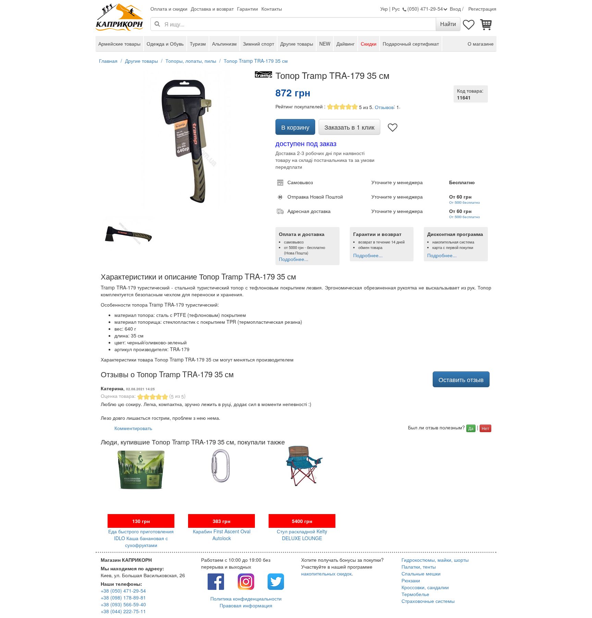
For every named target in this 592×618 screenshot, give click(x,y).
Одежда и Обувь (165, 43)
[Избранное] (469, 24)
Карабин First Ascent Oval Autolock (221, 535)
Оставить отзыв (461, 379)
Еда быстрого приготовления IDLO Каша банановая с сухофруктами (141, 538)
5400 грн (302, 521)
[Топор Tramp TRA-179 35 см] (186, 138)
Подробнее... (293, 258)
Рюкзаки (411, 580)
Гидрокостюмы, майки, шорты (435, 559)
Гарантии (247, 8)
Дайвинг (345, 43)
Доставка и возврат (212, 8)
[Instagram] (246, 581)
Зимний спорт (258, 43)
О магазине (481, 43)
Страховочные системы (428, 600)
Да (470, 428)
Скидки (369, 43)
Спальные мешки (421, 573)
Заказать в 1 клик (349, 126)
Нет (485, 428)
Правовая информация (246, 605)
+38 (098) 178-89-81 (123, 597)
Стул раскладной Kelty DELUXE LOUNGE (302, 535)
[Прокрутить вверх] (571, 597)
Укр (384, 8)
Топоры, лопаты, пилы (190, 60)
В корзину (295, 126)
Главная (108, 60)
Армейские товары (119, 43)
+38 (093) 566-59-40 (123, 604)
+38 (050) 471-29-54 (123, 590)
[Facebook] (216, 581)
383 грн (221, 521)
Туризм (198, 43)
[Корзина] (486, 24)
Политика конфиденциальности (246, 598)
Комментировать (133, 428)
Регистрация (482, 8)
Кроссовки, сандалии (425, 587)
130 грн (141, 521)
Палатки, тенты (419, 566)
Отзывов (384, 107)
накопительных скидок (326, 573)
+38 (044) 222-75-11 (123, 611)
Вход (455, 8)
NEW (324, 43)
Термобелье (415, 594)
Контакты (271, 8)
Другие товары (296, 43)
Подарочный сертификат (411, 43)
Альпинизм (224, 43)
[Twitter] (276, 581)
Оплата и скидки (168, 8)
